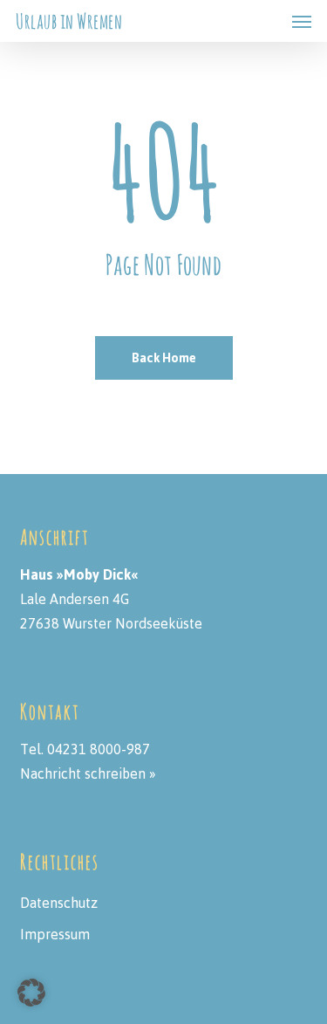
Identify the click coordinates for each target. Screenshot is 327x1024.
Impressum (55, 934)
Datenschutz (59, 903)
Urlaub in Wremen (69, 20)
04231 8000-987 (98, 749)
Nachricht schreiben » (88, 773)
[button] (301, 21)
